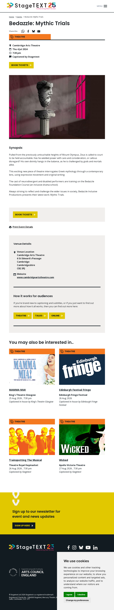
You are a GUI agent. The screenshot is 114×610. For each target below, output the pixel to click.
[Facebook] (68, 547)
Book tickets (19, 65)
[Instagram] (74, 547)
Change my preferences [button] (77, 600)
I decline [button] (81, 594)
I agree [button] (69, 594)
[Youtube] (88, 547)
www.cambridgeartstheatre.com (35, 277)
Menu (100, 6)
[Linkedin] (95, 547)
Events (19, 17)
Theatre (21, 315)
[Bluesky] (81, 547)
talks (38, 315)
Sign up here (22, 525)
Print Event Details (23, 226)
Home (11, 17)
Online (55, 315)
